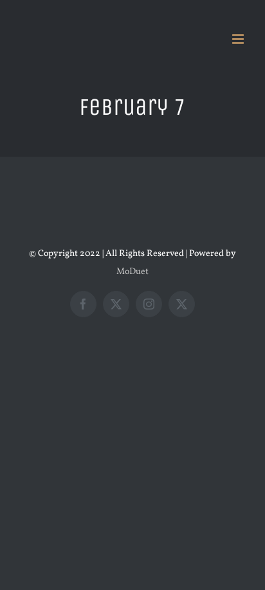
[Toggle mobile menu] (239, 39)
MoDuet (132, 272)
